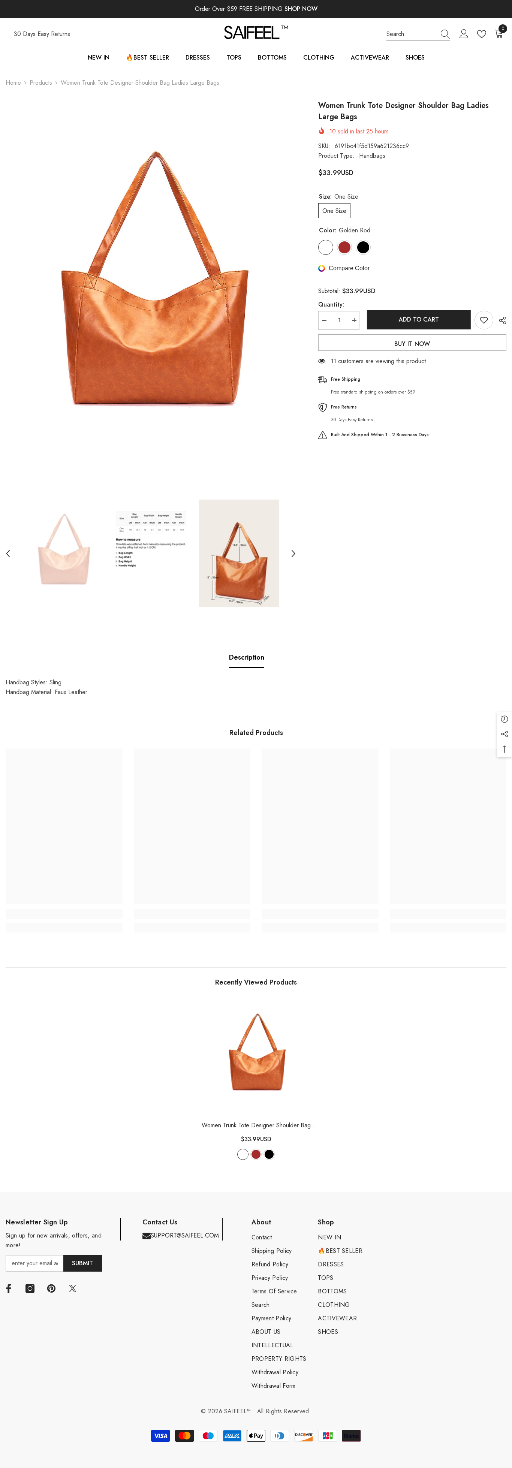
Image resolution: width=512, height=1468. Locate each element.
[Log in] (464, 34)
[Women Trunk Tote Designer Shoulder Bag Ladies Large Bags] (256, 1056)
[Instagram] (30, 1288)
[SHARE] (499, 320)
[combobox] (411, 34)
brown (256, 1154)
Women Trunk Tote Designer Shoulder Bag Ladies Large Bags (256, 1125)
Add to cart (417, 319)
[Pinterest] (51, 1288)
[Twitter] (73, 1288)
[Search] (418, 34)
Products (41, 82)
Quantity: (331, 304)
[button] (7, 553)
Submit (82, 1263)
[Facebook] (8, 1288)
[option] (151, 293)
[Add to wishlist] (484, 320)
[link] (64, 914)
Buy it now (412, 344)
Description (246, 657)
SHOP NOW (300, 8)
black (269, 1154)
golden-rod (243, 1154)
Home (13, 82)
